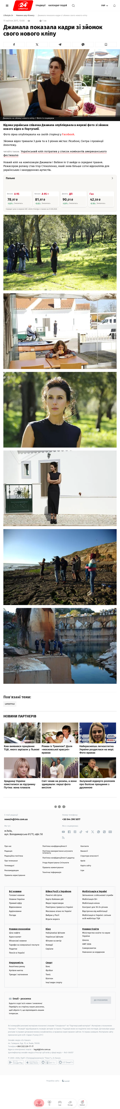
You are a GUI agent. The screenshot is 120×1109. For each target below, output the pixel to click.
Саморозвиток (89, 948)
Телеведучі (9, 866)
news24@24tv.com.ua (16, 819)
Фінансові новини (18, 940)
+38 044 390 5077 (71, 819)
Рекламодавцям (11, 870)
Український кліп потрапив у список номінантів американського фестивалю (55, 153)
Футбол (49, 970)
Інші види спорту (54, 982)
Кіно (48, 929)
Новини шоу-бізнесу (25, 15)
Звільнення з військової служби (97, 895)
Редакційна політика (13, 856)
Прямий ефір (15, 903)
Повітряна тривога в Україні (59, 907)
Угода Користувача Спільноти (55, 863)
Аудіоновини (15, 911)
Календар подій (57, 5)
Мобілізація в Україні (94, 891)
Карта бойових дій (55, 899)
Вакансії (84, 851)
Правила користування (14, 875)
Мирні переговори (55, 903)
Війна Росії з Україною (58, 891)
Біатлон (49, 978)
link (63, 831)
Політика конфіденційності (54, 846)
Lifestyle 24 (8, 15)
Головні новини (16, 895)
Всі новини (15, 891)
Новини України (17, 899)
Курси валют (15, 937)
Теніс (48, 974)
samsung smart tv (66, 1062)
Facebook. (68, 134)
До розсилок (101, 1000)
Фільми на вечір (53, 940)
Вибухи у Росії (52, 915)
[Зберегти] (105, 44)
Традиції (41, 5)
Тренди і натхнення (18, 974)
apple (32, 1062)
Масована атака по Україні (58, 911)
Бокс (48, 966)
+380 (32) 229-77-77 (25, 1046)
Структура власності (89, 856)
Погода (12, 915)
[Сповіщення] (114, 6)
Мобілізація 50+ (89, 899)
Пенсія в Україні (17, 953)
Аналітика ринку (17, 966)
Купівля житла (16, 970)
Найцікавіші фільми (55, 933)
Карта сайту (85, 866)
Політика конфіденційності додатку (58, 858)
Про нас (8, 846)
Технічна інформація (51, 872)
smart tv (48, 1062)
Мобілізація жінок (91, 903)
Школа (85, 940)
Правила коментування (53, 868)
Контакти (84, 846)
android (16, 1062)
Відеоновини (15, 907)
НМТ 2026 (86, 944)
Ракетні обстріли (54, 895)
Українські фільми (54, 937)
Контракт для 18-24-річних (95, 907)
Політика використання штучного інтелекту (57, 852)
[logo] (23, 6)
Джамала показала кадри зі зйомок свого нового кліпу (62, 15)
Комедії (49, 945)
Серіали (49, 949)
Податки (13, 949)
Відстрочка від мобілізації (94, 911)
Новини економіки (19, 929)
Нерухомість (16, 962)
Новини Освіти (90, 929)
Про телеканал (11, 861)
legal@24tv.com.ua (42, 1049)
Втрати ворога (53, 919)
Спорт (49, 962)
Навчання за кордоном (93, 952)
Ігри (82, 870)
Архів (82, 861)
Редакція (8, 851)
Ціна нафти (14, 933)
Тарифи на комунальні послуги (24, 945)
